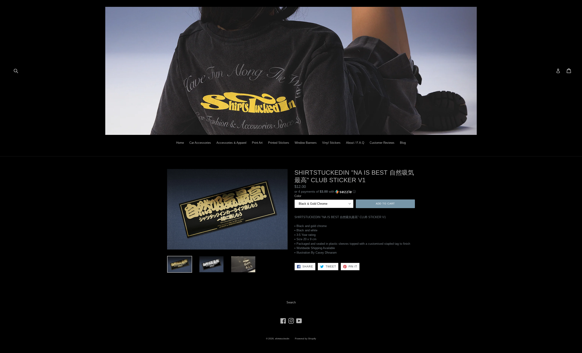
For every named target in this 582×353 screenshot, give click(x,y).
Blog (403, 142)
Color (297, 196)
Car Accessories (200, 142)
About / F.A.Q (355, 142)
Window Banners (306, 142)
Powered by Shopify (305, 338)
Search (291, 302)
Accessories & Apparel (231, 142)
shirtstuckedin (282, 338)
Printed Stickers (278, 142)
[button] (354, 191)
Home (180, 142)
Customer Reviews (382, 142)
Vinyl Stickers (331, 142)
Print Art (257, 142)
